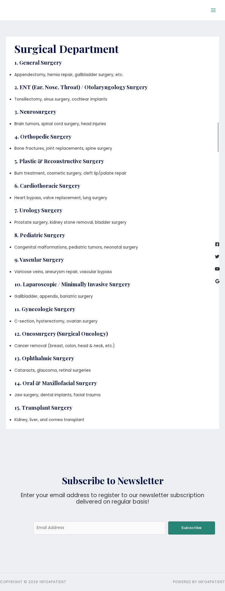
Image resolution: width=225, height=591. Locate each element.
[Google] (217, 281)
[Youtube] (217, 269)
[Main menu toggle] (213, 10)
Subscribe (191, 527)
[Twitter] (217, 256)
